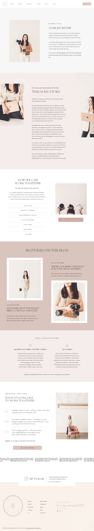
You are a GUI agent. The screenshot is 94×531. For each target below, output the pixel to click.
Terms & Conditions (30, 528)
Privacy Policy (38, 528)
